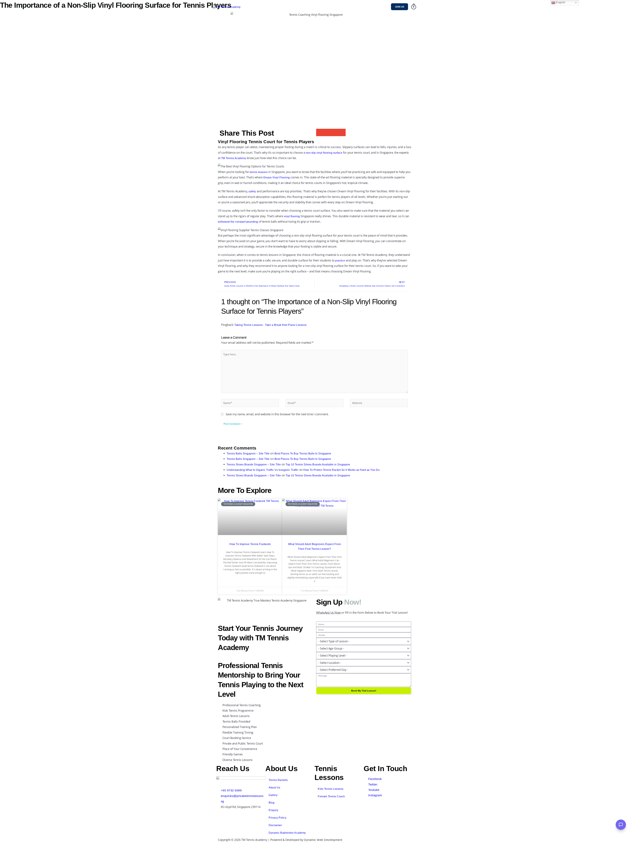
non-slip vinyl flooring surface (324, 152)
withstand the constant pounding (238, 221)
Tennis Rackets (278, 780)
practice (340, 260)
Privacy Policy (277, 817)
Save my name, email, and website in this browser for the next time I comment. (277, 414)
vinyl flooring (292, 216)
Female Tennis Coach (331, 796)
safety (252, 191)
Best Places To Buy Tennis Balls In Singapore (303, 453)
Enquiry (273, 810)
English (560, 2)
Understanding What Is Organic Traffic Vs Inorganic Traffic (262, 470)
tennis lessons (258, 172)
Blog (271, 802)
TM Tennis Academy (233, 158)
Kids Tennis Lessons (330, 788)
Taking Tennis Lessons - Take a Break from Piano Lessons (270, 325)
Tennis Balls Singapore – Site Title (248, 453)
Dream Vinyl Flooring (276, 177)
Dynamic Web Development (323, 840)
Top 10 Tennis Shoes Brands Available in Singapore (318, 464)
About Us (274, 787)
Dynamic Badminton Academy (287, 832)
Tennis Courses (361, 6)
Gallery (380, 6)
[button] (399, 6)
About (286, 6)
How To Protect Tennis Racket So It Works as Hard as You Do (341, 470)
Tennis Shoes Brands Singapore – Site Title (254, 464)
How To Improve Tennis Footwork (250, 544)
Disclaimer (275, 825)
